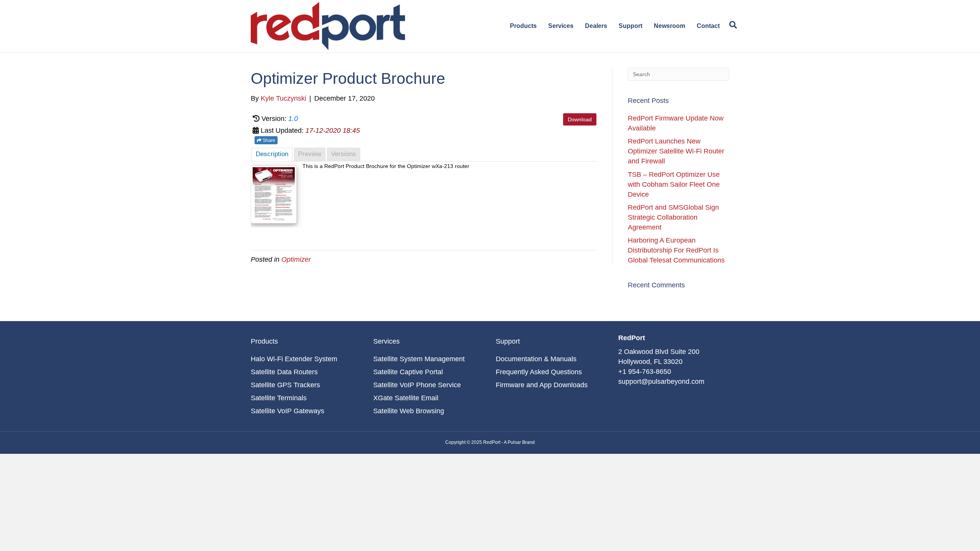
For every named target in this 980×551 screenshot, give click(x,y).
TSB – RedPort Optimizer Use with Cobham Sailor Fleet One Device (674, 184)
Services (560, 26)
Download (580, 119)
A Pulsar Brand (519, 442)
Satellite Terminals (279, 398)
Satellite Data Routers (284, 372)
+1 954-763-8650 (644, 371)
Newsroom (669, 26)
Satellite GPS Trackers (285, 385)
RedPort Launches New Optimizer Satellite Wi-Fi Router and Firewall (676, 151)
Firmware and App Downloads (542, 385)
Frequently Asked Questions (539, 372)
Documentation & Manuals (536, 359)
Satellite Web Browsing (408, 411)
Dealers (596, 26)
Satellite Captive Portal (408, 372)
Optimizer (296, 259)
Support (630, 26)
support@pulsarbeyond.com (661, 381)
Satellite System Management (419, 359)
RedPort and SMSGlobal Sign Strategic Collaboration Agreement (673, 217)
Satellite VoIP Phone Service (417, 385)
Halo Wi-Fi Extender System (294, 359)
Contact (708, 26)
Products (523, 26)
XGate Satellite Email (405, 398)
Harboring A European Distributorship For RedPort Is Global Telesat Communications (676, 250)
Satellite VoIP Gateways (287, 411)
